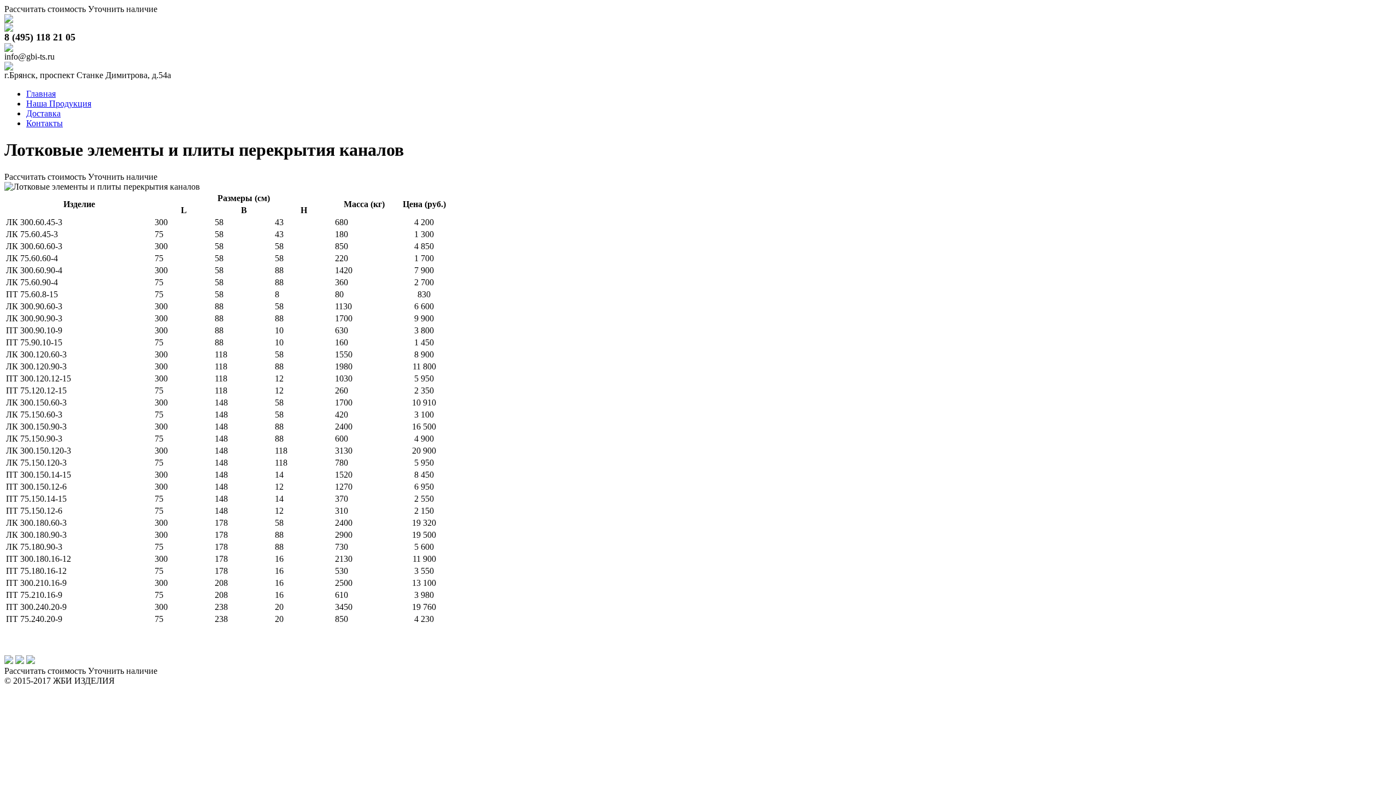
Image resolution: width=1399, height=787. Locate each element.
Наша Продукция (58, 103)
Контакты (44, 123)
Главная (41, 93)
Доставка (43, 113)
